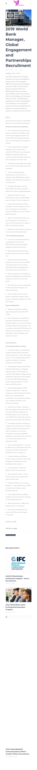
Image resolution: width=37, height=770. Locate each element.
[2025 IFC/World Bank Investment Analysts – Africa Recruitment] (18, 563)
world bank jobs (11, 535)
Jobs (20, 70)
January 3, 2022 (10, 612)
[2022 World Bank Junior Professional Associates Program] (18, 594)
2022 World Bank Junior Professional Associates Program (15, 607)
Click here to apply (11, 528)
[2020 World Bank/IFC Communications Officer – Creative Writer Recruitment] (18, 681)
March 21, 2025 (10, 583)
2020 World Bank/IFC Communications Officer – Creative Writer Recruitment (17, 751)
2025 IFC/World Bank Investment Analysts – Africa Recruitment (17, 578)
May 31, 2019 (9, 70)
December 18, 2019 (11, 756)
